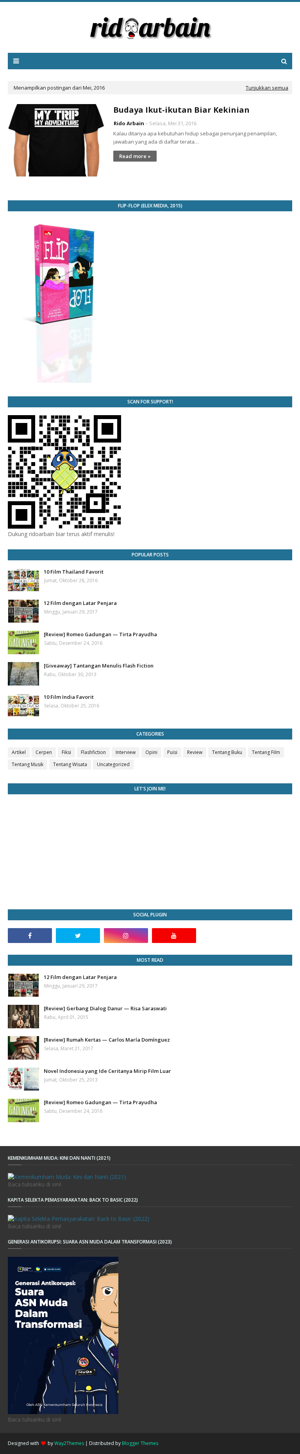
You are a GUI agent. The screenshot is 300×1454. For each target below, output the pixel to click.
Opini (151, 752)
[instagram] (126, 935)
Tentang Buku (227, 752)
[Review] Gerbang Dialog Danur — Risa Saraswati (105, 1008)
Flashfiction (93, 752)
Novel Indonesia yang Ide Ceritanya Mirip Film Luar (107, 1070)
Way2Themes (69, 1443)
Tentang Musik (27, 764)
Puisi (172, 752)
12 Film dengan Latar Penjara (80, 602)
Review (194, 752)
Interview (126, 752)
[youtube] (174, 935)
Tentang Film (266, 752)
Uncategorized (113, 764)
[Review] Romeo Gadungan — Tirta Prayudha (100, 634)
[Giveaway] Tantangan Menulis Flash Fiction (99, 665)
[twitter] (78, 935)
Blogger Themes (140, 1443)
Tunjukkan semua (267, 87)
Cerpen (44, 752)
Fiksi (66, 752)
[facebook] (30, 935)
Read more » (135, 156)
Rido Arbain (129, 123)
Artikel (19, 752)
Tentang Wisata (70, 764)
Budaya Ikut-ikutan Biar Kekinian (181, 109)
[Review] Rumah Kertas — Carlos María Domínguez (107, 1039)
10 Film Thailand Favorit (74, 571)
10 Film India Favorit (69, 696)
